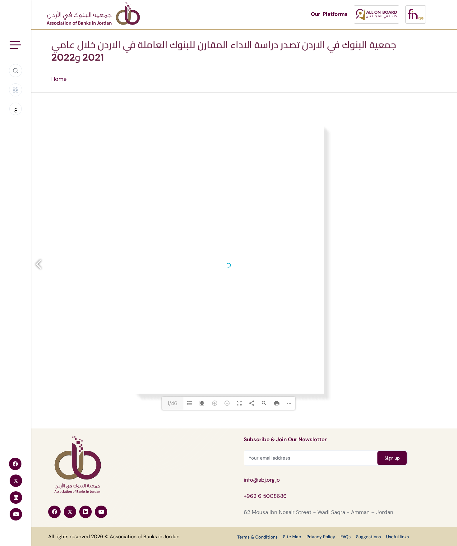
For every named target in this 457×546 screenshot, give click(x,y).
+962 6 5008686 (265, 496)
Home (59, 79)
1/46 (173, 403)
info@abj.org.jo (262, 479)
